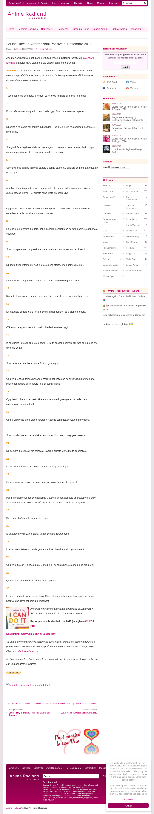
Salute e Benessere (80, 789)
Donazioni (113, 3)
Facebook (111, 88)
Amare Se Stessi (70, 794)
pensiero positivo (49, 703)
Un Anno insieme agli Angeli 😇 (118, 324)
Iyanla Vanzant (133, 225)
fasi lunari (63, 787)
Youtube (134, 88)
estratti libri (76, 796)
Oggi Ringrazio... (134, 242)
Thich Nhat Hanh (134, 270)
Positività (40, 49)
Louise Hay (36, 703)
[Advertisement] (41, 697)
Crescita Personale (60, 3)
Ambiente (107, 185)
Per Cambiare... (110, 248)
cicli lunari (54, 787)
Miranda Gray (132, 236)
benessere (47, 796)
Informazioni (128, 799)
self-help (70, 703)
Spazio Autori (99, 29)
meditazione (78, 798)
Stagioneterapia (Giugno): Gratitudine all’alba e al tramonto (127, 118)
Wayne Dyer (108, 276)
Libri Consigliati (74, 787)
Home (11, 29)
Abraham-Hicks (49, 798)
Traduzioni (90, 791)
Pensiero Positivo (27, 29)
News (89, 3)
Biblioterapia (118, 29)
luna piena (54, 791)
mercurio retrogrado (64, 798)
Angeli (44, 3)
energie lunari (71, 785)
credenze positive (78, 791)
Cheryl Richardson (131, 198)
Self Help (49, 49)
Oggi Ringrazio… (54, 768)
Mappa (100, 3)
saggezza (88, 798)
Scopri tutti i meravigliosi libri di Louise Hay (30, 634)
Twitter (133, 82)
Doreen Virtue (132, 213)
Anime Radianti (13, 808)
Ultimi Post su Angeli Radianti (123, 290)
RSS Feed (111, 82)
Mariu (18, 49)
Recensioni (31, 3)
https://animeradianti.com (25, 651)
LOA (105, 230)
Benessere (47, 29)
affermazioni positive (21, 703)
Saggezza (63, 29)
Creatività (107, 205)
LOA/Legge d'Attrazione (62, 796)
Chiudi (128, 805)
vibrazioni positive (85, 794)
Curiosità (78, 3)
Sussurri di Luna (80, 29)
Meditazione (108, 236)
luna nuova (66, 789)
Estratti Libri (131, 219)
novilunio (51, 800)
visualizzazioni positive (86, 703)
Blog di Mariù (15, 3)
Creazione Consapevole (53, 794)
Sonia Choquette (111, 265)
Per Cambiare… (74, 768)
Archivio (105, 167)
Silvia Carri (131, 259)
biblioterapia (87, 796)
